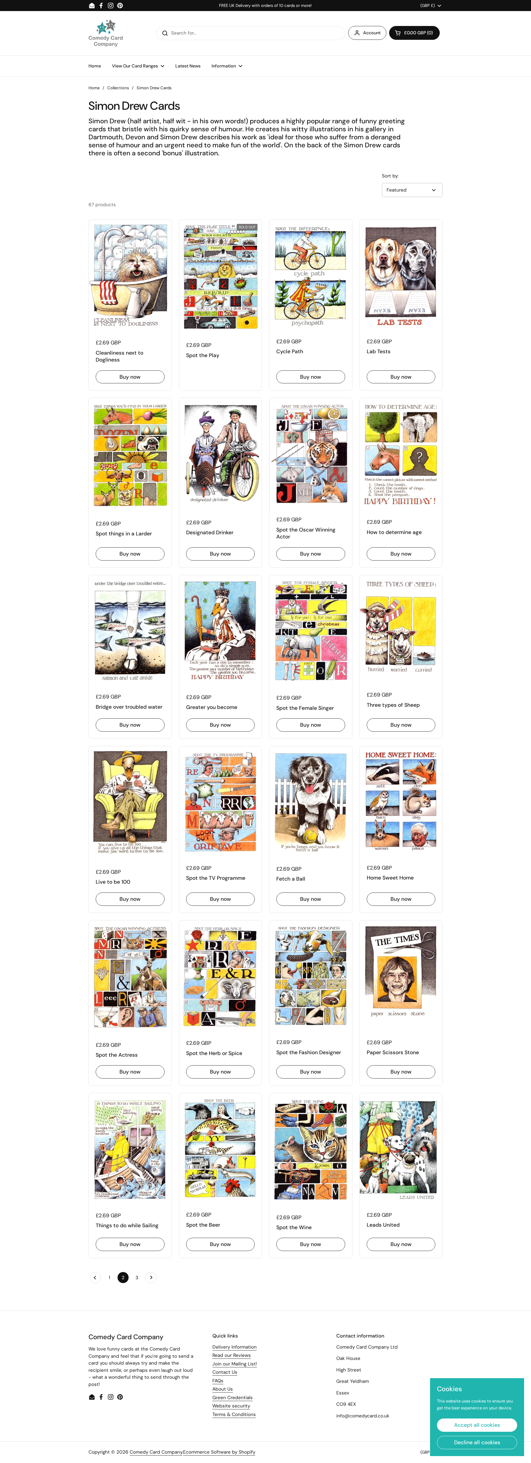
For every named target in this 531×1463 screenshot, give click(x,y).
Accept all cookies (477, 1425)
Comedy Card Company (156, 1452)
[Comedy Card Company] (105, 33)
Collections (118, 88)
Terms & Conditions (234, 1414)
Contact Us (224, 1372)
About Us (222, 1389)
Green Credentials (232, 1397)
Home (94, 88)
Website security (231, 1406)
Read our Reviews (231, 1355)
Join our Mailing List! (234, 1364)
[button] (414, 33)
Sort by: (390, 176)
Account (372, 33)
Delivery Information (234, 1347)
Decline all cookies (477, 1442)
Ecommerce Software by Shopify (219, 1452)
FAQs (217, 1381)
